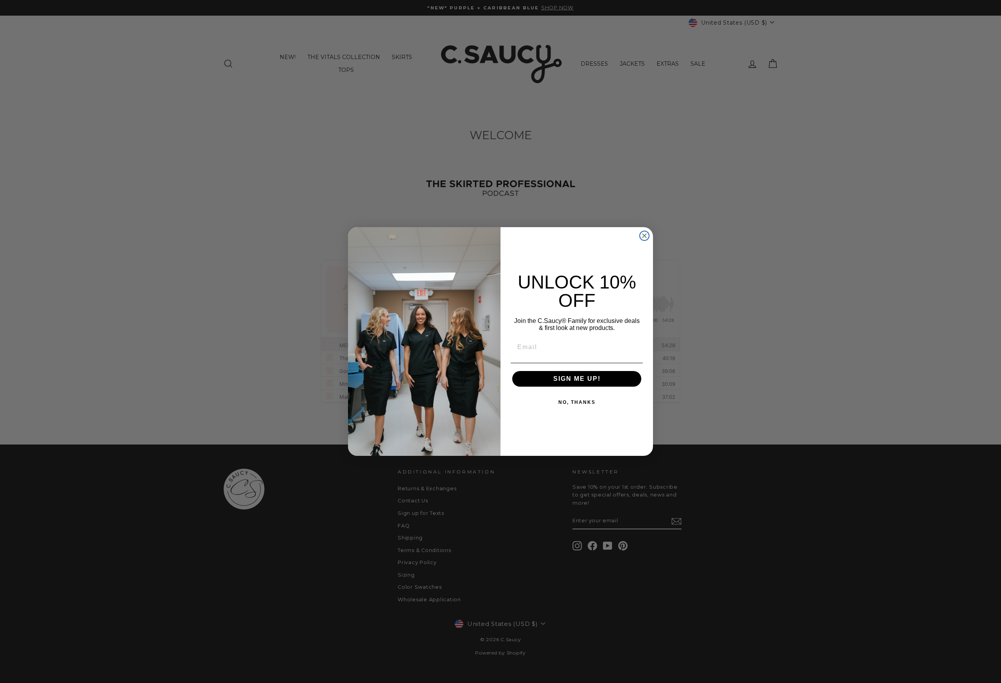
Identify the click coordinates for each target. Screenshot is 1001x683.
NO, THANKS (577, 402)
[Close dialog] (644, 235)
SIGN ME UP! (577, 378)
